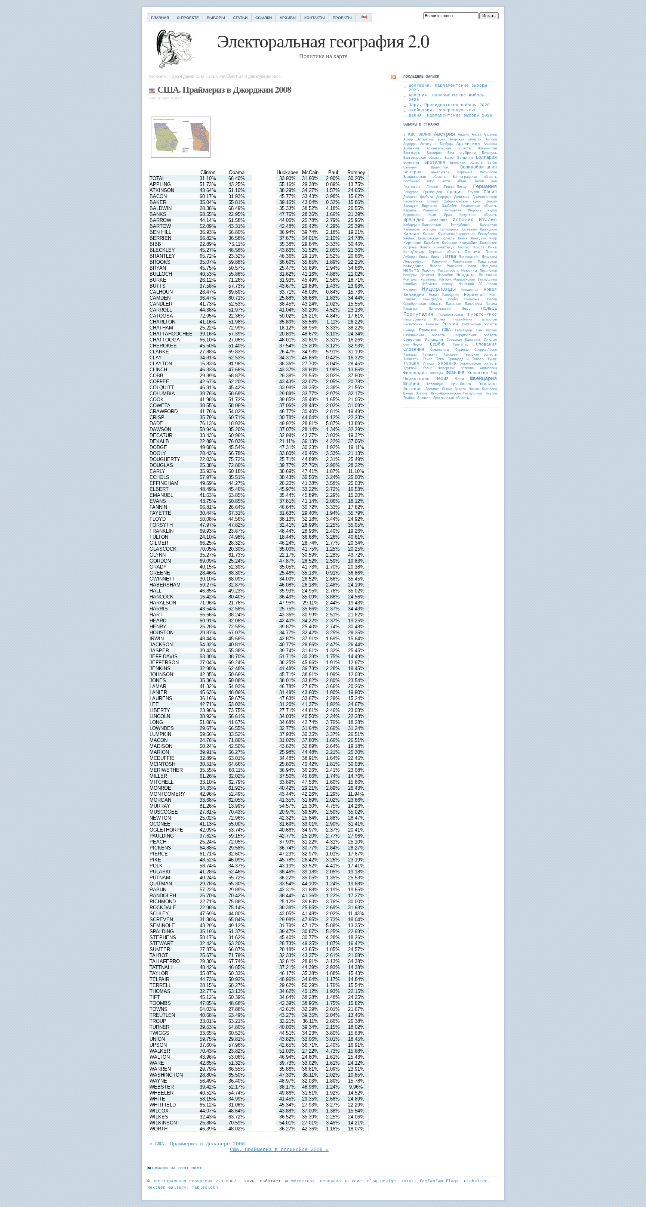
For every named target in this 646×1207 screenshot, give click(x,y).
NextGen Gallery (167, 1187)
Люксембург (414, 262)
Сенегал (490, 340)
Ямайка (409, 398)
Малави (435, 266)
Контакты (314, 18)
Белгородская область (422, 158)
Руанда (409, 330)
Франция (455, 372)
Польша (489, 308)
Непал (492, 284)
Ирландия (413, 220)
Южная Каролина (483, 389)
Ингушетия (452, 211)
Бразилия (434, 162)
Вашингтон (439, 168)
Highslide (475, 1181)
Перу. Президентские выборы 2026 (449, 105)
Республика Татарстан (475, 320)
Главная (160, 18)
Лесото (491, 252)
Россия (450, 324)
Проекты (342, 18)
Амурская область (465, 140)
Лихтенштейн (469, 257)
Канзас (428, 234)
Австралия (419, 134)
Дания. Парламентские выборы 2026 (450, 115)
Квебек (409, 239)
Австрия (444, 134)
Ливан (423, 257)
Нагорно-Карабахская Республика (468, 280)
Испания (463, 220)
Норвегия (474, 295)
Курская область (444, 252)
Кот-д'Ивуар (413, 252)
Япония (424, 398)
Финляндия (415, 373)
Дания (490, 192)
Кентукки (478, 239)
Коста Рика (485, 247)
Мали (472, 266)
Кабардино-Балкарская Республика (436, 225)
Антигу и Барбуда (436, 144)
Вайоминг (410, 168)
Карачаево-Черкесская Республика (467, 234)
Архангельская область (449, 149)
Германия (485, 186)
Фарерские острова (456, 368)
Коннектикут (444, 248)
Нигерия (409, 290)
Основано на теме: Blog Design (358, 1181)
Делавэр (409, 197)
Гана (493, 181)
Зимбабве (449, 206)
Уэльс (427, 368)
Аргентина (468, 144)
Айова (476, 135)
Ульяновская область (478, 364)
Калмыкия (469, 230)
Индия (492, 211)
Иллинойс (430, 211)
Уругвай (409, 368)
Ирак (432, 215)
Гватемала (411, 187)
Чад (494, 373)
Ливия (435, 257)
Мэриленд (428, 280)
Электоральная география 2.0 (188, 1181)
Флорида (436, 373)
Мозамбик (445, 275)
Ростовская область (479, 324)
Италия (488, 220)
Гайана (461, 181)
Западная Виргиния (420, 206)
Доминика (461, 197)
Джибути (426, 197)
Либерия (409, 257)
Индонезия (411, 215)
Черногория (416, 379)
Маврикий (439, 262)
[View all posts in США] (152, 89)
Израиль (409, 211)
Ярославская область (451, 398)
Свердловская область (475, 335)
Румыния (428, 330)
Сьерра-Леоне (485, 350)
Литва (449, 256)
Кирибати (431, 243)
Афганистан (487, 149)
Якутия (491, 394)
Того (440, 359)
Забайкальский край (462, 202)
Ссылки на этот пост (177, 1168)
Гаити (445, 181)
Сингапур (460, 345)
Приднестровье (451, 315)
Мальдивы (489, 266)
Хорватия (477, 373)
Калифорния (449, 230)
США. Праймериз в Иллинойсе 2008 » (279, 1149)
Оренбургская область (422, 304)
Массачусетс (448, 271)
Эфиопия (432, 389)
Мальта (411, 270)
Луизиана (489, 257)
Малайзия (454, 266)
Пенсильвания (440, 309)
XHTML (407, 1181)
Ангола (491, 140)
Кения (462, 239)
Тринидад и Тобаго (465, 359)
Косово (463, 248)
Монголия (488, 275)
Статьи (240, 18)
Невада (447, 284)
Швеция (411, 384)
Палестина (473, 304)
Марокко (428, 271)
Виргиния (464, 172)
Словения (413, 349)
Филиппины (488, 368)
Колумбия (468, 243)
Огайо (453, 299)
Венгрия (412, 172)
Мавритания (462, 262)
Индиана (474, 211)
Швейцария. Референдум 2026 (443, 110)
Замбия (491, 202)
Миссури (409, 275)
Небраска (429, 284)
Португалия (418, 314)
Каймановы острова (419, 230)
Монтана (409, 280)
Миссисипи (488, 271)
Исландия (438, 220)
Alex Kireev (172, 98)
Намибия (409, 284)
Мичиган (427, 275)
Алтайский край (431, 140)
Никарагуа (469, 290)
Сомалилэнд (439, 350)
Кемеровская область (436, 239)
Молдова (465, 275)
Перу (466, 309)
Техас (427, 359)
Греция (455, 192)
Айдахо (463, 135)
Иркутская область (478, 215)
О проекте (188, 18)
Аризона (490, 144)
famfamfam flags (439, 1181)
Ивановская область (479, 206)
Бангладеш (411, 153)
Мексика (469, 271)
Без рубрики (461, 153)
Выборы (216, 18)
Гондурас (410, 192)
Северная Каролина (463, 340)
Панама (491, 304)
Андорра (409, 144)
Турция (411, 363)
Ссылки (263, 18)
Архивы (288, 18)
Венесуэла (440, 172)
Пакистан (453, 304)
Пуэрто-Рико (482, 314)
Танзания (450, 355)
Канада (411, 234)
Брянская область (466, 163)
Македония (413, 266)
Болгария (486, 157)
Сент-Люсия (412, 345)
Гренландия (432, 192)
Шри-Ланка (461, 384)
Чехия (442, 378)
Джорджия (183, 77)
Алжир (408, 140)
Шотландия (435, 384)
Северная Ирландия (423, 340)
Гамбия (478, 181)
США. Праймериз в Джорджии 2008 (245, 77)
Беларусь (489, 153)
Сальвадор (463, 330)
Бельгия (465, 158)
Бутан (492, 163)
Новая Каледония (444, 295)
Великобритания (478, 167)
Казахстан (488, 225)
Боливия (411, 163)
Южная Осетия (415, 394)
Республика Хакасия (421, 324)
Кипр (493, 239)
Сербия (438, 344)
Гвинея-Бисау (455, 187)
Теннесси (410, 359)
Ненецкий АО (470, 284)
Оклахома (471, 299)
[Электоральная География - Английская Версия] (364, 17)
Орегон (491, 299)
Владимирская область (424, 177)
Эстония (412, 389)
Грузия (473, 192)
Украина (447, 363)
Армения (411, 148)
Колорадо (449, 243)
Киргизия (412, 243)
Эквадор (488, 384)
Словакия (486, 344)
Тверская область (480, 355)
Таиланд (409, 355)
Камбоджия (488, 230)
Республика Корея (424, 320)
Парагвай (410, 309)
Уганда (428, 364)
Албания (490, 135)
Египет (433, 202)
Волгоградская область (475, 177)
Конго (425, 248)
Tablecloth (205, 1187)
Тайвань (430, 355)
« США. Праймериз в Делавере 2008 (197, 1144)
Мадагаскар (487, 262)
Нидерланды (439, 289)
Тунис (492, 359)
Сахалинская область (424, 335)
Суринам (461, 350)
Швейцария (483, 378)
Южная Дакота (454, 389)
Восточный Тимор (418, 181)
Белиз (449, 158)
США (200, 77)
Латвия (472, 252)
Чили (459, 379)
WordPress (303, 1181)
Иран (448, 215)
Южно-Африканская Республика (456, 394)
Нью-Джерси (432, 299)
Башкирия (434, 153)
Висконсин (488, 172)
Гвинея (432, 187)
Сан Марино (486, 330)
